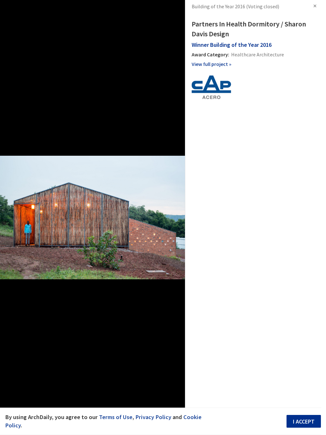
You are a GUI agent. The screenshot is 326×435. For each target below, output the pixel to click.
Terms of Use (115, 417)
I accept (304, 421)
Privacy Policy (153, 417)
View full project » (211, 64)
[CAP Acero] (211, 86)
